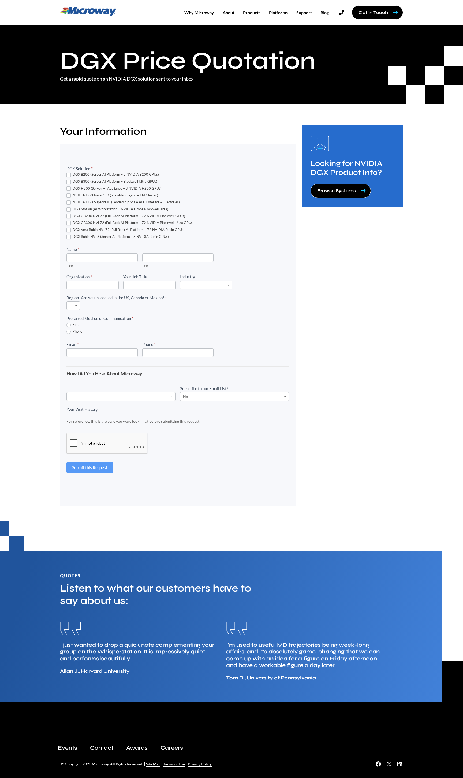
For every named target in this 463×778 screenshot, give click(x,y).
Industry (187, 276)
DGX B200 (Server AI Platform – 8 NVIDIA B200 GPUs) (115, 174)
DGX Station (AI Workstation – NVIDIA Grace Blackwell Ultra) (120, 209)
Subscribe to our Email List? (204, 388)
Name (72, 249)
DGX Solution (79, 168)
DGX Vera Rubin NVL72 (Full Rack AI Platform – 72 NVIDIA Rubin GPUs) (128, 229)
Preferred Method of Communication (99, 318)
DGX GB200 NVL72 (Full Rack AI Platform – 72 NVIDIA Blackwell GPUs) (128, 216)
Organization (79, 276)
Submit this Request (89, 467)
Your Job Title (135, 276)
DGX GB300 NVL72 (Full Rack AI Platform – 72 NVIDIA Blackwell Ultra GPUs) (133, 222)
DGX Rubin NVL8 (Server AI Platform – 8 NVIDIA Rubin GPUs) (120, 236)
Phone (77, 331)
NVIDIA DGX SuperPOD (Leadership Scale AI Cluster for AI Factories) (126, 202)
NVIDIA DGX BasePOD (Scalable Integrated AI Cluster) (115, 195)
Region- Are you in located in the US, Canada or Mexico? (116, 297)
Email (76, 324)
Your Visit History (82, 409)
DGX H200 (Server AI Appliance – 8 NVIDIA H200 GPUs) (117, 188)
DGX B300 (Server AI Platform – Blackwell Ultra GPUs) (114, 181)
